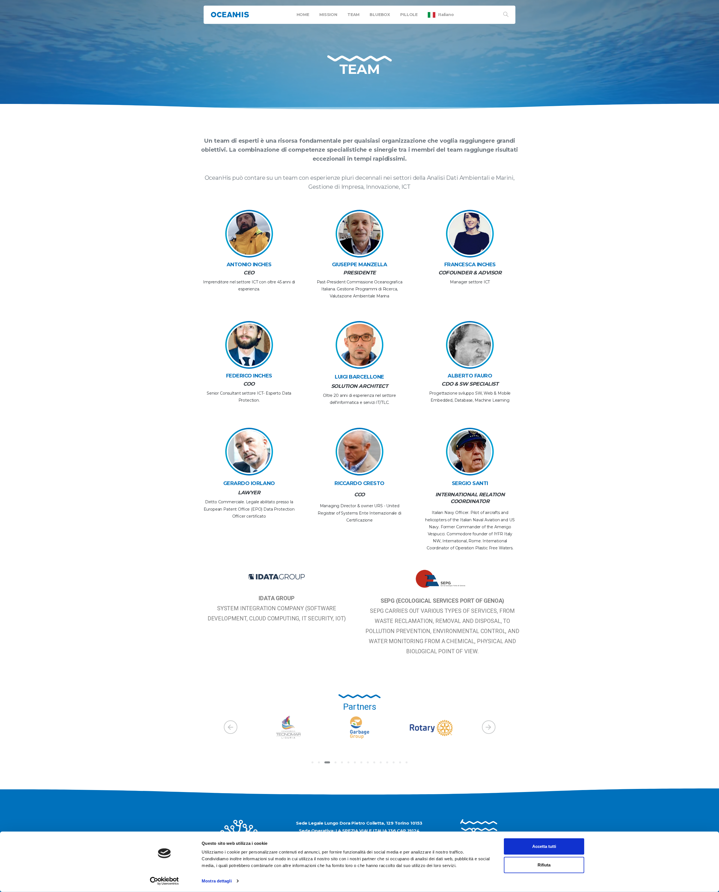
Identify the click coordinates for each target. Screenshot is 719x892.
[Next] (488, 727)
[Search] (506, 14)
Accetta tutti (544, 846)
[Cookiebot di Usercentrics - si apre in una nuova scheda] (164, 881)
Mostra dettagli (217, 881)
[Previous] (230, 727)
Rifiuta (544, 864)
